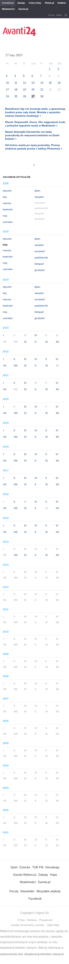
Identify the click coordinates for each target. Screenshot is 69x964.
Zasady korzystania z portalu (27, 924)
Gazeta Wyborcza (24, 874)
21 (41, 89)
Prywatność (46, 919)
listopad (39, 263)
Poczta (51, 15)
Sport (13, 867)
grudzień (40, 270)
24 (7, 96)
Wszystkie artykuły (48, 891)
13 (32, 82)
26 (24, 96)
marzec (7, 203)
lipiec (37, 190)
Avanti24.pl (8, 3)
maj (5, 215)
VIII (15, 365)
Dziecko (25, 867)
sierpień (39, 196)
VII (4, 365)
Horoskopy (52, 867)
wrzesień (40, 251)
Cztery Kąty (35, 3)
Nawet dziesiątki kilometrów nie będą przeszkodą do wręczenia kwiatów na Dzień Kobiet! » (32, 135)
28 (41, 96)
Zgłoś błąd (53, 924)
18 (15, 89)
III (25, 359)
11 (15, 82)
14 (41, 82)
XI (46, 341)
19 (24, 89)
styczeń (7, 190)
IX (25, 341)
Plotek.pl (49, 3)
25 (15, 96)
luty (5, 196)
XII (57, 341)
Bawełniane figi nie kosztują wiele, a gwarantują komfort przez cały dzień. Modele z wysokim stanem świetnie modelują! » (35, 112)
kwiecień (8, 209)
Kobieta (62, 3)
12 (24, 82)
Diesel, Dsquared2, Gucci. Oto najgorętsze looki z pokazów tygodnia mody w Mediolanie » (35, 124)
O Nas (21, 919)
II (14, 359)
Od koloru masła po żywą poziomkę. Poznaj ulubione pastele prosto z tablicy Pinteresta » (33, 147)
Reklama (32, 919)
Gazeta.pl (23, 9)
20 (32, 89)
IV (36, 335)
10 (7, 82)
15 (50, 82)
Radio (58, 15)
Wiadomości (8, 9)
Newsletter (27, 891)
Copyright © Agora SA (34, 912)
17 (7, 89)
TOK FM (37, 867)
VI (57, 359)
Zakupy (21, 3)
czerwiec (8, 221)
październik (41, 257)
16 (59, 82)
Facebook (35, 898)
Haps (53, 874)
